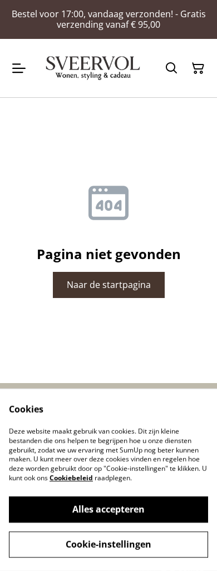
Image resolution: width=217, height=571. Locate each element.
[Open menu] (19, 68)
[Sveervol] (93, 67)
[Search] (171, 68)
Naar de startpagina (109, 285)
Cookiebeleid (71, 478)
